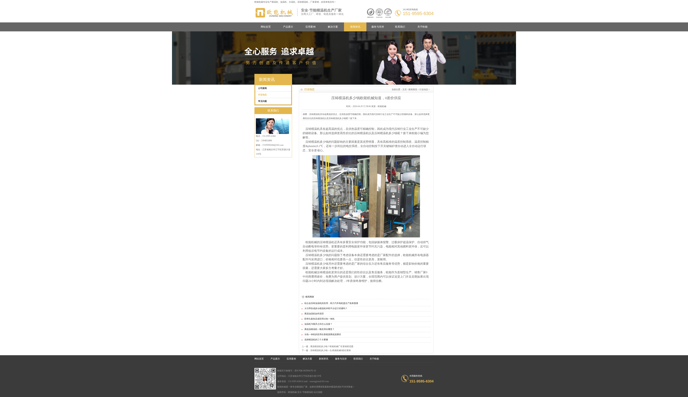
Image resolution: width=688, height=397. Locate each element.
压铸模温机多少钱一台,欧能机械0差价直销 (330, 350)
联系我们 (400, 26)
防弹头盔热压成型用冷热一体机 (319, 319)
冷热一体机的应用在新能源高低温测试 (322, 334)
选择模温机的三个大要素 (316, 339)
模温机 (275, 2)
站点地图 (318, 392)
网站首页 (266, 26)
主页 (404, 89)
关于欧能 (422, 26)
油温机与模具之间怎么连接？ (318, 324)
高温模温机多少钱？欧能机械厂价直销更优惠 (331, 346)
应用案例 (310, 26)
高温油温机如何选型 (314, 313)
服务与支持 (377, 26)
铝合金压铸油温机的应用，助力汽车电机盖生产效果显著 (331, 303)
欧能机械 (311, 242)
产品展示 (288, 26)
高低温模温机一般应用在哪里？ (319, 329)
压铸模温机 (361, 133)
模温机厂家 (302, 387)
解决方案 (333, 26)
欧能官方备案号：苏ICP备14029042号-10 (296, 370)
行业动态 (423, 89)
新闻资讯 (355, 26)
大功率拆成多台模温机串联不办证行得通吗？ (325, 308)
